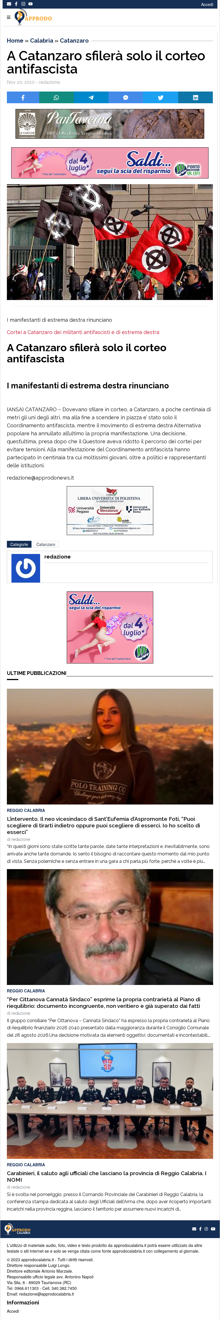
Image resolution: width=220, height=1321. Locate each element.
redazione (20, 839)
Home (15, 40)
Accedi (207, 4)
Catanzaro (74, 40)
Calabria (41, 40)
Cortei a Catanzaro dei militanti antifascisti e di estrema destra (83, 332)
